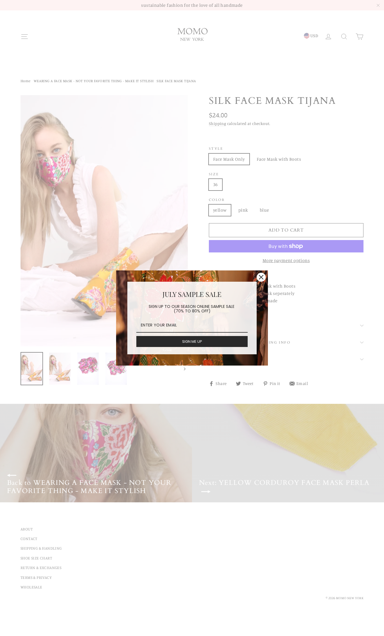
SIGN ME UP (192, 341)
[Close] (261, 277)
